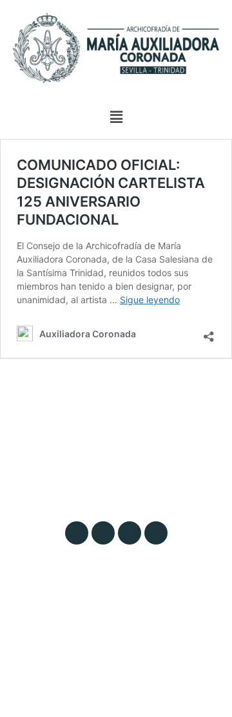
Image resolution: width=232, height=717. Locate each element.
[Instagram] (76, 533)
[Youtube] (156, 533)
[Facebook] (129, 533)
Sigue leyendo (150, 299)
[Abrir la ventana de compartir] (208, 332)
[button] (116, 117)
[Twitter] (103, 533)
